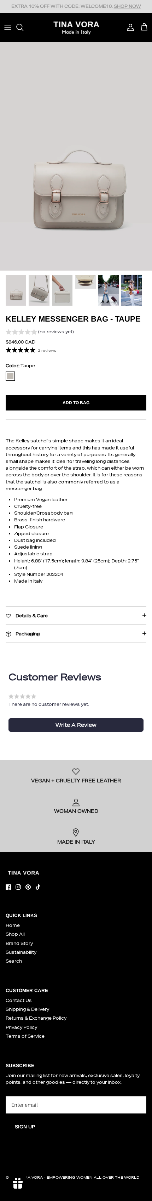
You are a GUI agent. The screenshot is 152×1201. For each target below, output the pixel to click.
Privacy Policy (21, 1027)
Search (14, 961)
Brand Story (19, 943)
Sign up (25, 1126)
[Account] (128, 27)
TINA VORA (32, 1177)
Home (13, 925)
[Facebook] (8, 887)
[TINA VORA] (76, 27)
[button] (40, 332)
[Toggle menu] (8, 27)
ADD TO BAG (76, 402)
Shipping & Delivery (27, 1009)
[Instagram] (18, 887)
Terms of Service (25, 1036)
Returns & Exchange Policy (36, 1018)
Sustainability (21, 952)
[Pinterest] (28, 887)
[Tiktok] (38, 887)
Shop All (15, 934)
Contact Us (19, 1000)
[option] (76, 156)
